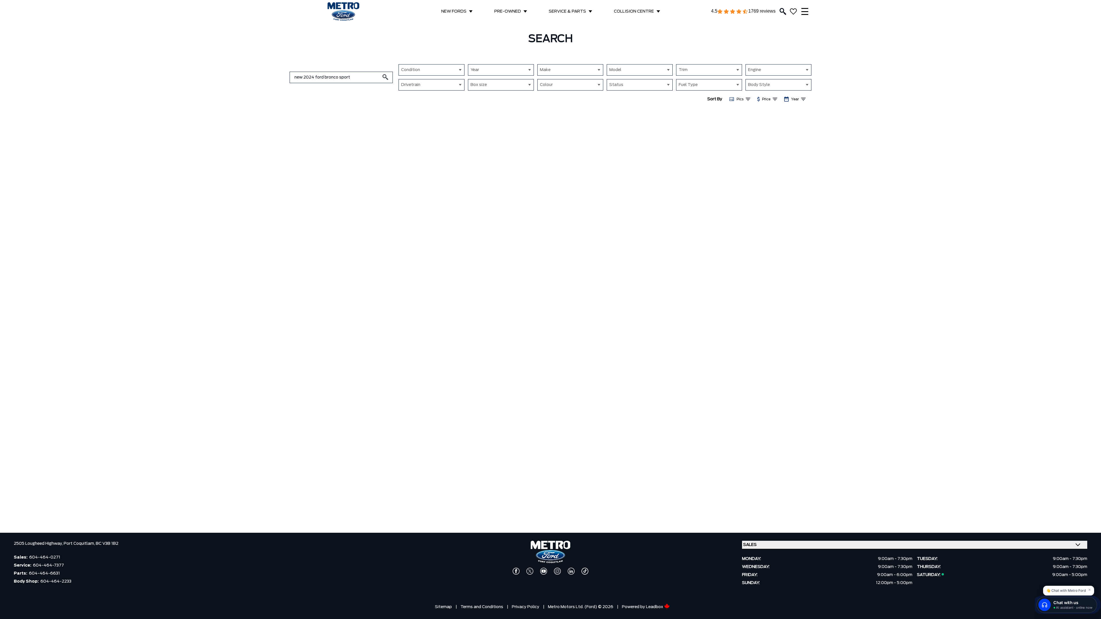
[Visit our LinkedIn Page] (571, 571)
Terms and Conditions (481, 607)
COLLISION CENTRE (634, 11)
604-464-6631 (44, 573)
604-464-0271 (44, 557)
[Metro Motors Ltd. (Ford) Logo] (343, 11)
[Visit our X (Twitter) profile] (529, 571)
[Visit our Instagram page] (557, 571)
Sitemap (443, 607)
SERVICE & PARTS (567, 11)
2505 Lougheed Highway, (39, 544)
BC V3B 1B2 (107, 544)
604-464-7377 (48, 565)
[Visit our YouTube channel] (543, 571)
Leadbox (655, 607)
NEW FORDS (453, 11)
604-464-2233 (55, 581)
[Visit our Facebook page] (516, 571)
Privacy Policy (525, 607)
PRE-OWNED (507, 11)
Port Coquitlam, (80, 544)
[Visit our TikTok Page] (584, 571)
